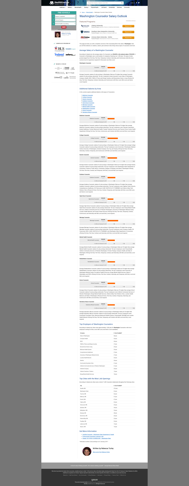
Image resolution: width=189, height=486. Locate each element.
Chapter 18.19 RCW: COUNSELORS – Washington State (96, 438)
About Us (65, 475)
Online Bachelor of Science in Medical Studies (109, 38)
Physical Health (94, 7)
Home (83, 12)
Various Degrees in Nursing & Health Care (108, 33)
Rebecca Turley (66, 33)
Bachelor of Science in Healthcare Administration (109, 27)
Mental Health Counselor (88, 106)
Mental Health (78, 7)
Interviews (119, 7)
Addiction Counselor (87, 95)
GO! (63, 27)
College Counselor (87, 97)
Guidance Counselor (87, 101)
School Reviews (92, 475)
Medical (70, 7)
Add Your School (73, 475)
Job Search (104, 7)
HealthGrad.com (91, 483)
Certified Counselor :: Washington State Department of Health (98, 434)
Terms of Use (115, 475)
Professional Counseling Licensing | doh (92, 436)
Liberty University (97, 25)
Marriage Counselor (87, 104)
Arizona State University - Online (101, 37)
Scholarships (112, 7)
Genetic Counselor (87, 99)
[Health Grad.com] (59, 3)
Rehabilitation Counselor (88, 108)
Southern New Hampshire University (102, 31)
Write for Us (123, 475)
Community (126, 7)
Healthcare (62, 7)
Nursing (86, 7)
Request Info (128, 26)
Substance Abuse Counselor (89, 112)
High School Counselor (88, 103)
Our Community (82, 475)
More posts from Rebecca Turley (101, 452)
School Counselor (87, 110)
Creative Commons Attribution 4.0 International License (101, 482)
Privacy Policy (107, 475)
